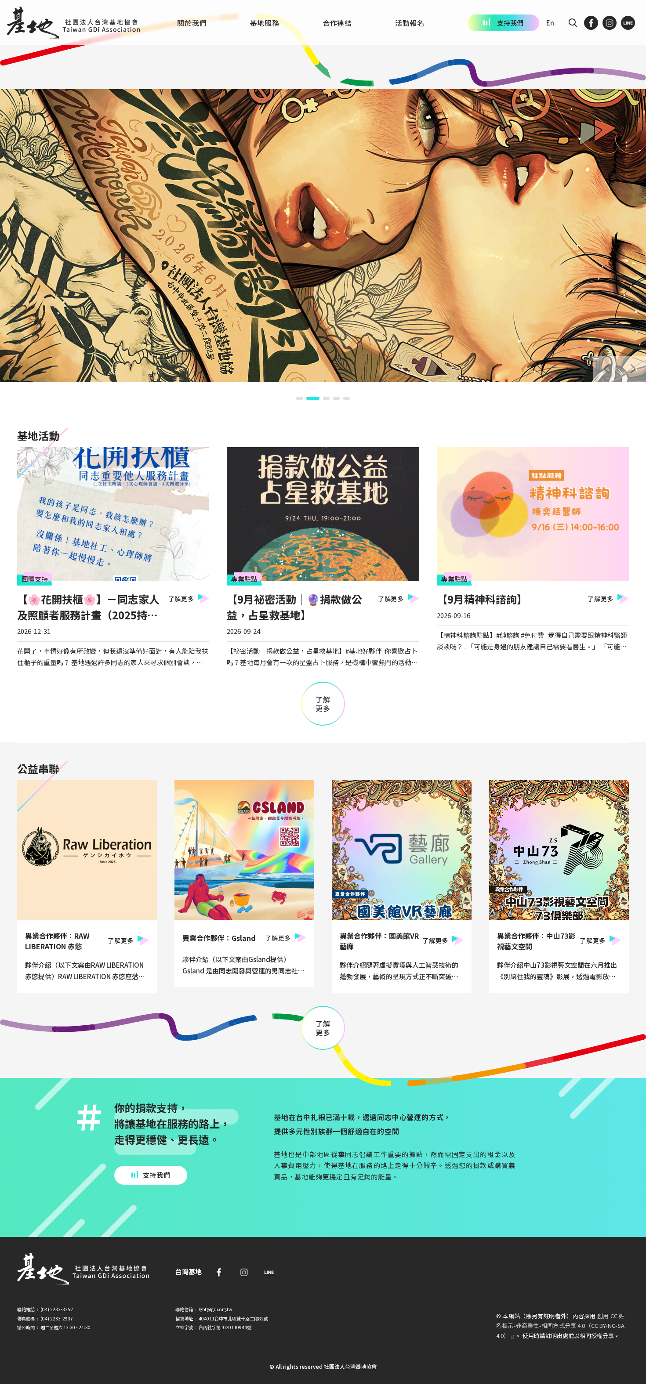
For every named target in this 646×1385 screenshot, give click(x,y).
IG (609, 23)
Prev (606, 369)
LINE (628, 23)
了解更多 (181, 598)
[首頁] (73, 23)
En (550, 22)
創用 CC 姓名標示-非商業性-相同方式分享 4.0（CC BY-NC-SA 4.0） (560, 1325)
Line (269, 1272)
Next (633, 369)
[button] (299, 398)
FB (591, 23)
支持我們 (510, 22)
